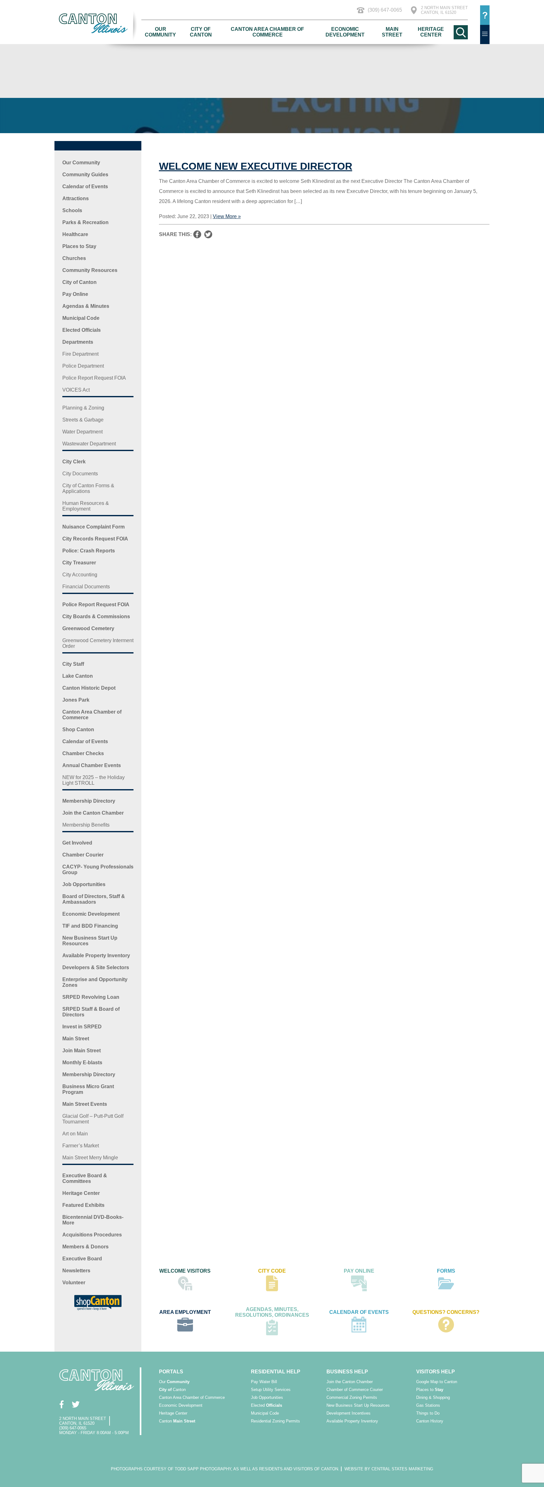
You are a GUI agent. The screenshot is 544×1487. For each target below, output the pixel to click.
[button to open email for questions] (485, 15)
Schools (72, 210)
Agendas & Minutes (85, 306)
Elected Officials (81, 330)
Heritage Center (431, 31)
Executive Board (82, 1258)
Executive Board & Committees (84, 1178)
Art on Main (75, 1133)
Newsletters (76, 1270)
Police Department (83, 366)
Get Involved (77, 842)
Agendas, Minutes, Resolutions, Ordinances (272, 1312)
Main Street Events (84, 1104)
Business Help (347, 1371)
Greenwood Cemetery (88, 628)
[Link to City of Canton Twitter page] (75, 1404)
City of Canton (201, 31)
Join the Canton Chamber (93, 813)
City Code (272, 1271)
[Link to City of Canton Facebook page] (61, 1404)
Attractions (75, 198)
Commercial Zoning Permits (351, 1397)
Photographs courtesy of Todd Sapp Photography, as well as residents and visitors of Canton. (225, 1469)
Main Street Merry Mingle (90, 1157)
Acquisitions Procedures (92, 1234)
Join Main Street (81, 1050)
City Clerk (74, 461)
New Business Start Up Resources (89, 940)
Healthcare (75, 234)
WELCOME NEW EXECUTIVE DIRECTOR (255, 166)
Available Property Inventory (96, 955)
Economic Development (345, 31)
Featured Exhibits (83, 1205)
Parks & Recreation (85, 222)
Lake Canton (77, 676)
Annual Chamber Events (91, 765)
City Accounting (79, 574)
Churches (74, 258)
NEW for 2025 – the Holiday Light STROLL (93, 780)
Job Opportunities (83, 884)
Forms (446, 1271)
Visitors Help (435, 1371)
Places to (429, 1389)
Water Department (82, 431)
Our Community (160, 31)
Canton (172, 1389)
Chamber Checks (83, 753)
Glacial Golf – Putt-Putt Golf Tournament (92, 1118)
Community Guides (85, 174)
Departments (77, 342)
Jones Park (75, 700)
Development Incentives (348, 1413)
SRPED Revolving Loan (90, 997)
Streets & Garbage (83, 419)
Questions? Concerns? (445, 1312)
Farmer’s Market (80, 1145)
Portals (171, 1371)
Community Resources (89, 270)
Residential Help (275, 1371)
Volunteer (73, 1282)
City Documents (80, 473)
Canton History (429, 1421)
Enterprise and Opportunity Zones (95, 982)
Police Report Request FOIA (94, 378)
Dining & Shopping (433, 1397)
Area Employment (185, 1312)
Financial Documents (86, 586)
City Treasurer (79, 562)
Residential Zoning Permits (275, 1421)
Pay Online (75, 294)
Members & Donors (85, 1246)
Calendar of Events (85, 186)
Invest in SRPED (82, 1026)
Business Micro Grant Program (88, 1089)
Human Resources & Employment (85, 506)
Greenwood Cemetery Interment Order (97, 643)
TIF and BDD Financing (90, 926)
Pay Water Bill (264, 1381)
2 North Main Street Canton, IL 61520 (444, 10)
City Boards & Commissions (96, 616)
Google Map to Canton (436, 1381)
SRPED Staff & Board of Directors (91, 1011)
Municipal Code (80, 318)
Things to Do (427, 1413)
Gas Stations (428, 1405)
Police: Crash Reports (88, 550)
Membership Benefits (86, 825)
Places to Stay (79, 246)
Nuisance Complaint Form (93, 526)
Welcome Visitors (185, 1271)
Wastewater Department (89, 443)
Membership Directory (88, 801)
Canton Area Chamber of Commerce (267, 31)
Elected (266, 1405)
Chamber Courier (83, 854)
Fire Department (80, 354)
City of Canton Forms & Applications (88, 488)
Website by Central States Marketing (388, 1469)
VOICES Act (76, 390)
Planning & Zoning (83, 407)
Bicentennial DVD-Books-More (92, 1219)
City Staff (73, 664)
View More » (227, 216)
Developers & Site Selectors (95, 967)
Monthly (82, 1062)
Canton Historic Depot (89, 688)
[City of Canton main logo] (97, 23)
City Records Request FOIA (95, 538)
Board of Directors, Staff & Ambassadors (93, 899)
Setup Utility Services (271, 1389)
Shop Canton (78, 729)
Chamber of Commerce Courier (354, 1389)
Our (174, 1381)
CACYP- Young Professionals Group (97, 869)
